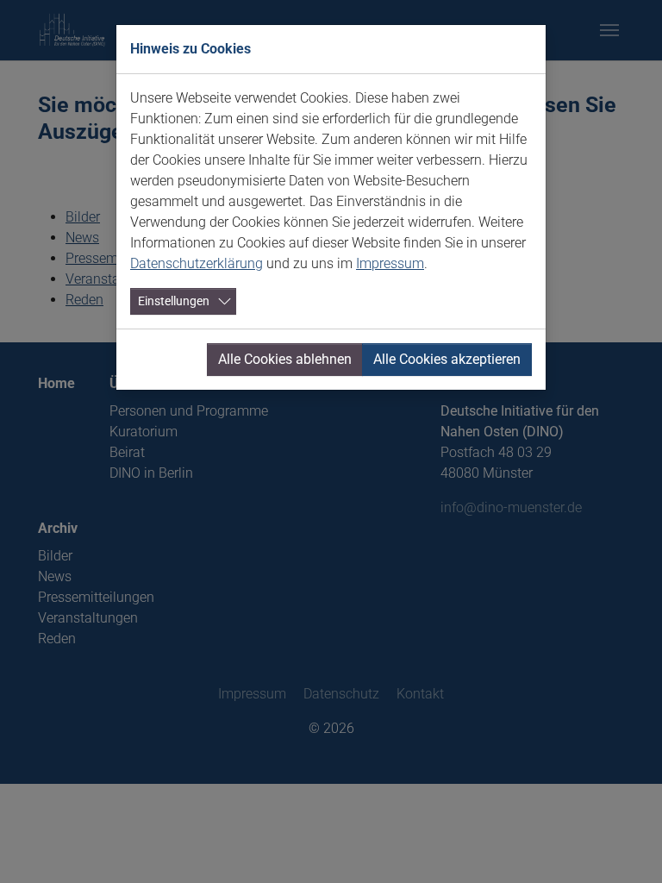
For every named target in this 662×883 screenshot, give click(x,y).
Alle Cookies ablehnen (285, 359)
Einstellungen (173, 301)
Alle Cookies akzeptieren (447, 359)
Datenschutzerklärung (196, 263)
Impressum (390, 263)
